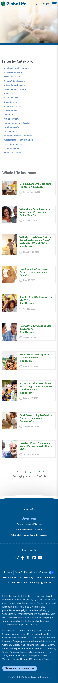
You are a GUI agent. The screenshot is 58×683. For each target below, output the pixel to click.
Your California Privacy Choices (31, 572)
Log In (46, 4)
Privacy (8, 572)
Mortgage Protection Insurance (17, 135)
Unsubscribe (29, 508)
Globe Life (8, 93)
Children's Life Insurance (14, 81)
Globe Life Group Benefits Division (29, 534)
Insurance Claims (11, 119)
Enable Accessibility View (20, 668)
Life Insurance (10, 131)
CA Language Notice (40, 582)
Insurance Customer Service (16, 123)
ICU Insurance (10, 110)
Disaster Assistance (17, 582)
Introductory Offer (11, 127)
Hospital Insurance (12, 106)
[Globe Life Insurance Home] (13, 3)
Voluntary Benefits (12, 148)
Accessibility (26, 577)
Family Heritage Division (29, 524)
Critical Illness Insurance (15, 85)
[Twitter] (28, 558)
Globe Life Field (10, 97)
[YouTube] (40, 558)
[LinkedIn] (34, 558)
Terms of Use (9, 577)
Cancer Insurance (11, 76)
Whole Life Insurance (13, 152)
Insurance (8, 114)
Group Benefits (10, 102)
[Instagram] (17, 558)
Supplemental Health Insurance (18, 140)
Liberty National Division (29, 529)
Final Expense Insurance (14, 89)
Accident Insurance (12, 72)
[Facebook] (22, 558)
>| (44, 471)
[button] (54, 3)
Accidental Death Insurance (16, 68)
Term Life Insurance (12, 144)
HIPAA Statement (46, 577)
